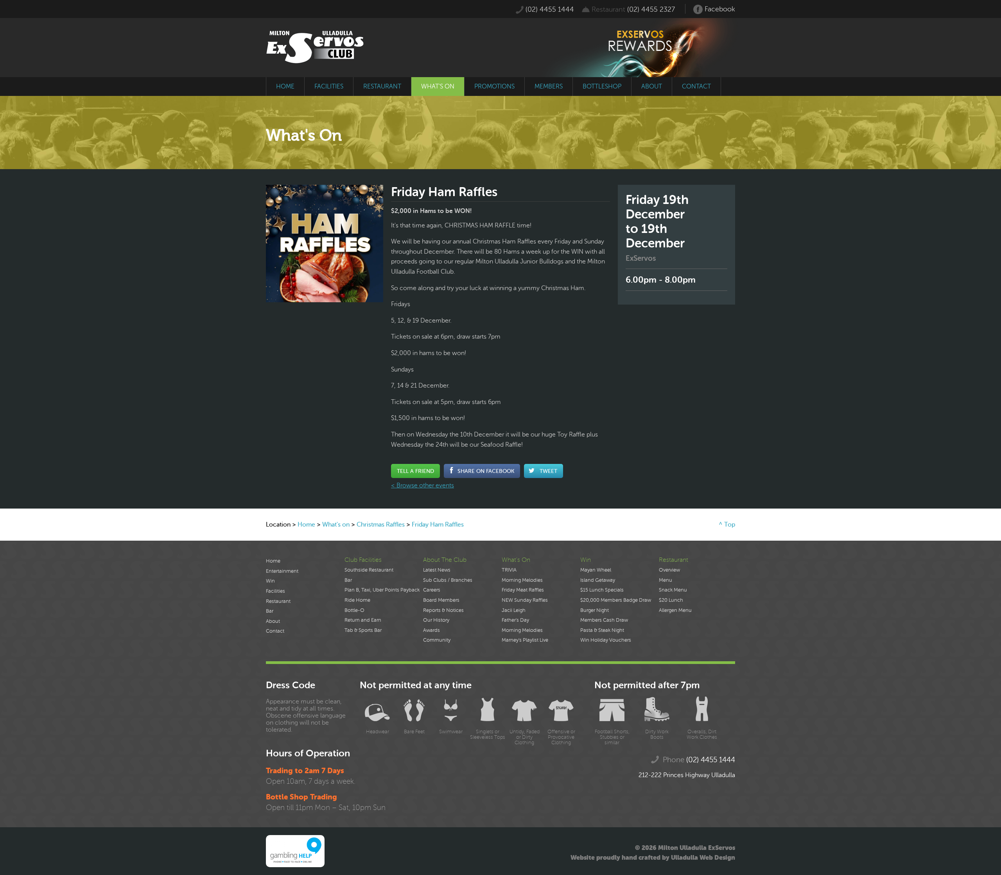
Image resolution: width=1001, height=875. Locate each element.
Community (436, 640)
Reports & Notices (443, 610)
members (549, 86)
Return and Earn (362, 620)
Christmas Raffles (381, 524)
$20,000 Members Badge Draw (615, 600)
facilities (328, 86)
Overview (669, 570)
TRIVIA (509, 570)
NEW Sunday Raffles (525, 600)
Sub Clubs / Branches (447, 580)
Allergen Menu (675, 610)
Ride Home (357, 600)
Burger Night (594, 610)
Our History (436, 620)
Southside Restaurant (368, 570)
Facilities (275, 591)
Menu (665, 580)
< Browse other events (422, 485)
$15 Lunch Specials (602, 590)
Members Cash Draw (604, 620)
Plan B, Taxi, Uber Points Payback (382, 590)
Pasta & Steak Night (602, 630)
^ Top (727, 524)
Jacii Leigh (514, 610)
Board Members (441, 600)
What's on (336, 524)
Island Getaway (597, 580)
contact (696, 86)
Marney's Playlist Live (525, 640)
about (651, 86)
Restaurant (278, 601)
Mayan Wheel (595, 570)
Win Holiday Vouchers (605, 640)
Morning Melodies (522, 580)
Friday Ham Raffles (438, 524)
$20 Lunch (671, 600)
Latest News (436, 570)
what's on (437, 86)
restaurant (382, 86)
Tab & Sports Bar (363, 630)
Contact (275, 631)
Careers (431, 590)
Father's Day (515, 620)
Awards (431, 630)
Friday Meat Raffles (523, 590)
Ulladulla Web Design (703, 857)
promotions (494, 86)
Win (270, 581)
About (273, 621)
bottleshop (602, 86)
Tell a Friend (415, 471)
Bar (269, 611)
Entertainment (282, 571)
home (285, 86)
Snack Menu (673, 590)
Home (306, 524)
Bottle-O (354, 610)
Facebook (719, 9)
